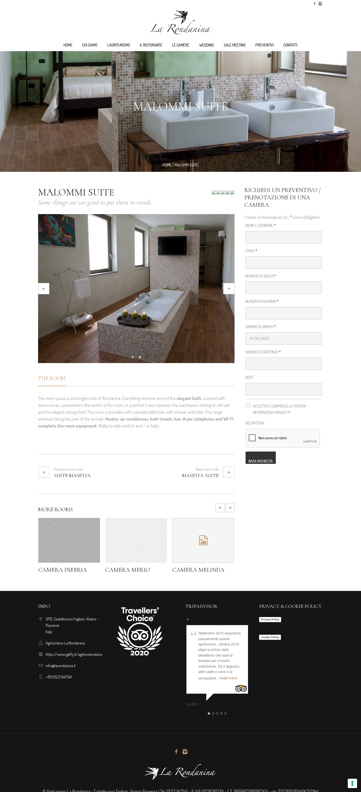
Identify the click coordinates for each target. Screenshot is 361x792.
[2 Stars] (218, 194)
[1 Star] (214, 194)
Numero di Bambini (262, 301)
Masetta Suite (200, 476)
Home (167, 164)
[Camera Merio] (203, 540)
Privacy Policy (270, 619)
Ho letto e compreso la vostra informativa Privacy (279, 409)
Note (250, 377)
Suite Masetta (72, 476)
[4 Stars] (227, 194)
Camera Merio (194, 569)
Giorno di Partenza (263, 352)
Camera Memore (63, 569)
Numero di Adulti (261, 276)
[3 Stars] (223, 194)
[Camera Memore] (69, 540)
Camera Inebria (129, 569)
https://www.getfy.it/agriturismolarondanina (80, 654)
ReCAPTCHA (255, 423)
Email (251, 250)
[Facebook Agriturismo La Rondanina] (315, 4)
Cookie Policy (270, 637)
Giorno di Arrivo (261, 326)
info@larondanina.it (61, 665)
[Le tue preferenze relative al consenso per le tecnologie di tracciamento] (352, 783)
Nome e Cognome (261, 225)
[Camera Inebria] (136, 540)
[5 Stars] (232, 194)
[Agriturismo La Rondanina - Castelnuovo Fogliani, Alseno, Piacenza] (180, 771)
